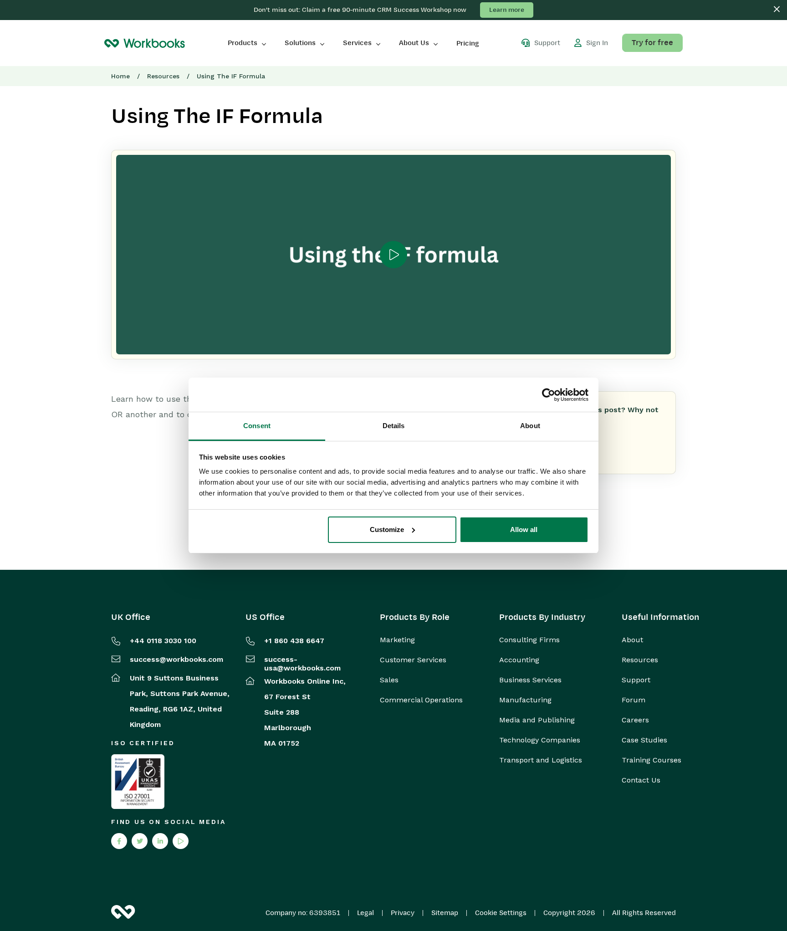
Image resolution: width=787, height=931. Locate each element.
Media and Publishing (537, 720)
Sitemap (444, 912)
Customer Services (413, 660)
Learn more (506, 9)
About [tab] (530, 426)
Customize (387, 529)
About (632, 640)
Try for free (652, 43)
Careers (635, 720)
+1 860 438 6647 (294, 640)
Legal (365, 912)
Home (120, 76)
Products (242, 42)
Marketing (397, 640)
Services (357, 42)
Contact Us (641, 780)
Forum (633, 700)
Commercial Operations (421, 700)
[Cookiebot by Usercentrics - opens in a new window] (548, 395)
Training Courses (651, 760)
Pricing (467, 43)
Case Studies (644, 740)
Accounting (519, 660)
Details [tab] (394, 426)
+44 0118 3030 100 (163, 640)
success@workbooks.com (176, 659)
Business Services (530, 680)
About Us (414, 42)
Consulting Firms (529, 640)
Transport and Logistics (540, 760)
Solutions (300, 42)
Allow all (523, 529)
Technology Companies (539, 740)
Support (636, 680)
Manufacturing (525, 700)
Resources (163, 76)
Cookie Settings (500, 912)
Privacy (402, 912)
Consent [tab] (257, 426)
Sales (389, 680)
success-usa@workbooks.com (302, 663)
